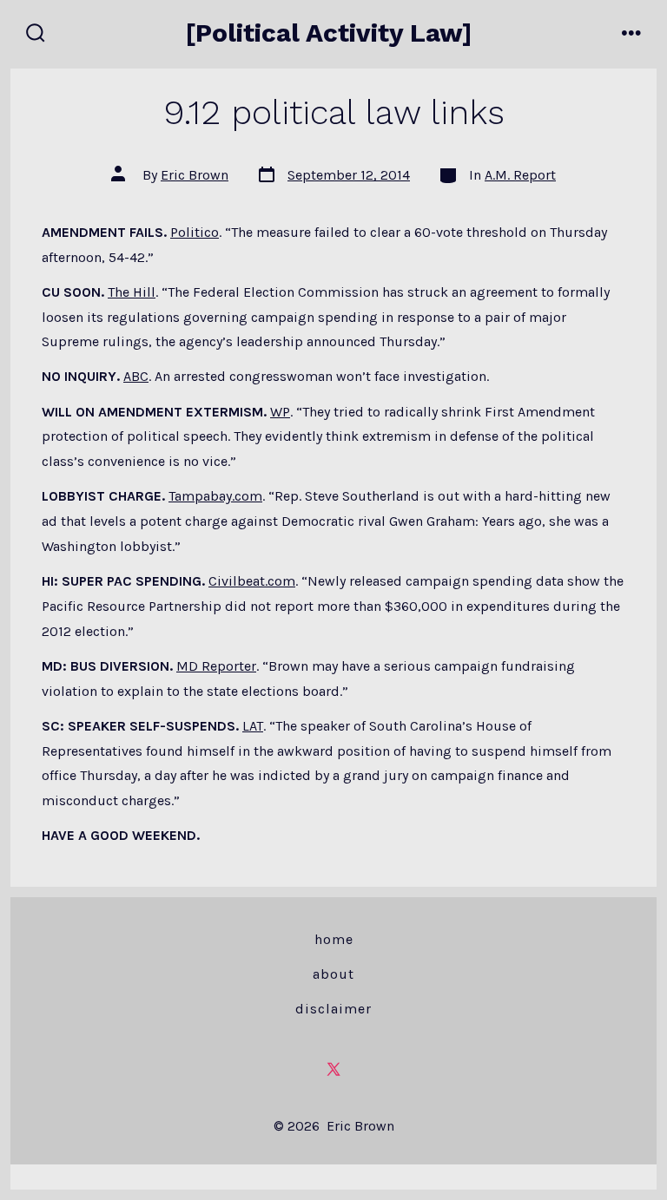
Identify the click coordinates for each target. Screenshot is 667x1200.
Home (333, 939)
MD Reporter (216, 666)
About (333, 974)
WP (280, 411)
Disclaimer (333, 1008)
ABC (136, 376)
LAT (252, 726)
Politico (194, 232)
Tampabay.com (215, 496)
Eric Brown (194, 175)
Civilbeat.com (251, 581)
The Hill (131, 292)
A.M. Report (520, 175)
